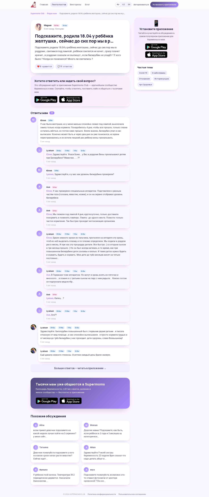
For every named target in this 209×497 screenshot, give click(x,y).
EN (129, 4)
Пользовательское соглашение (132, 494)
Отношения (144, 78)
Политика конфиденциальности (102, 494)
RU (118, 4)
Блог (87, 4)
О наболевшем (158, 73)
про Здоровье (145, 84)
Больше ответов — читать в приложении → (80, 368)
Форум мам (52, 13)
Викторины (75, 4)
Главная (44, 4)
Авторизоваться (141, 4)
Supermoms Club (37, 13)
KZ (123, 4)
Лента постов (59, 4)
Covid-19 (143, 73)
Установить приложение (164, 4)
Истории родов (162, 78)
